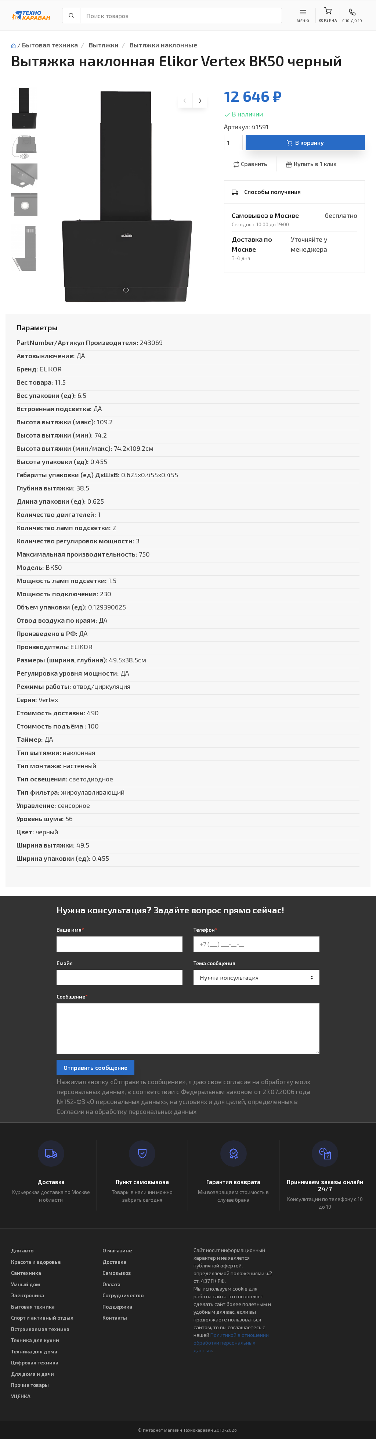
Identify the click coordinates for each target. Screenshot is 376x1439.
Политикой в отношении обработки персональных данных (231, 1342)
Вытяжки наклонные (163, 45)
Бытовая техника (50, 45)
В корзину (309, 142)
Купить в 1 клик (315, 163)
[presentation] (185, 100)
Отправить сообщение (95, 1067)
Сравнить (254, 163)
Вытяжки (104, 45)
